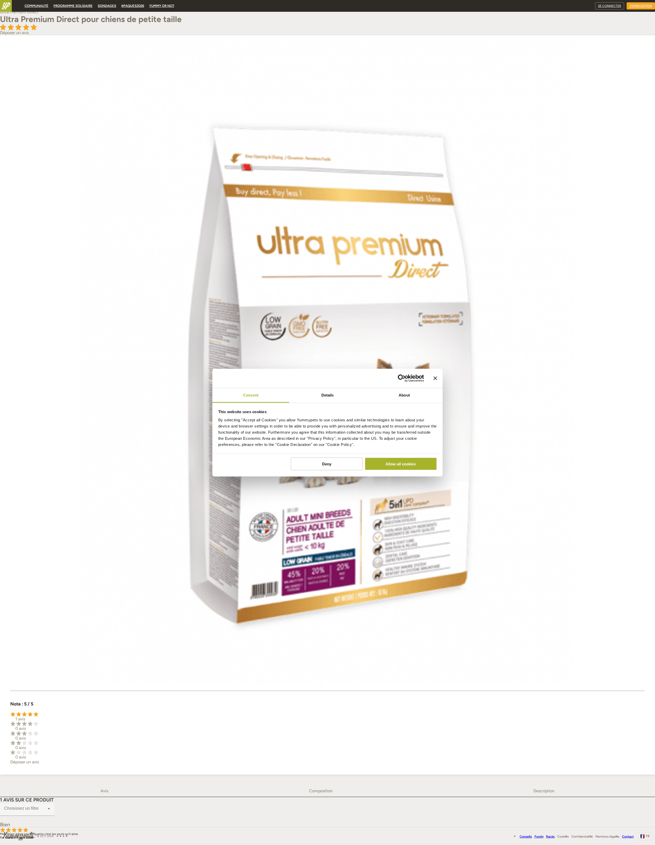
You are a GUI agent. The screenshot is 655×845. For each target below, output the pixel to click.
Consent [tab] (250, 395)
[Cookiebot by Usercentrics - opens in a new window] (401, 378)
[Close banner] (435, 378)
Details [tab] (327, 395)
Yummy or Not (161, 6)
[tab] (104, 791)
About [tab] (404, 395)
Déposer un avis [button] (14, 32)
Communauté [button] (36, 6)
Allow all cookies (401, 464)
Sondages (107, 6)
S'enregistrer (640, 6)
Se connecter (609, 6)
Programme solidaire (73, 6)
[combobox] (27, 809)
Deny (326, 464)
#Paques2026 (132, 6)
